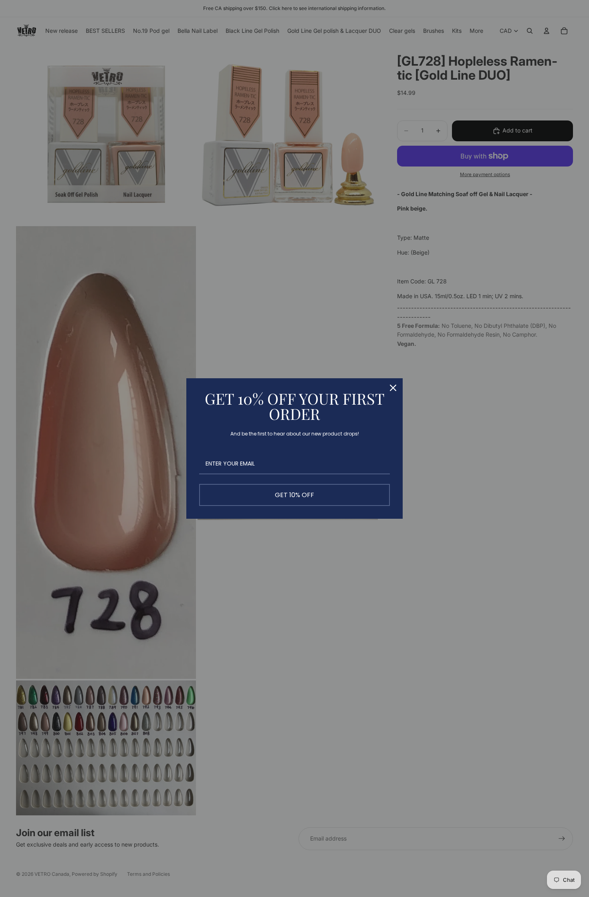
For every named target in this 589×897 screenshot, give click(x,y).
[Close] (393, 387)
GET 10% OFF (294, 495)
